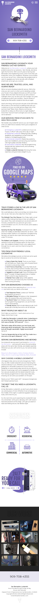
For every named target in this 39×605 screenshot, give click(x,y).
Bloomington (13, 353)
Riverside (33, 355)
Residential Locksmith (13, 133)
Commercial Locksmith (13, 139)
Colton (20, 353)
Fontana (25, 353)
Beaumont (4, 353)
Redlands (22, 355)
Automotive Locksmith (13, 144)
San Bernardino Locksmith (18, 68)
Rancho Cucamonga (12, 355)
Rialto (27, 355)
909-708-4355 (19, 576)
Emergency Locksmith (13, 130)
